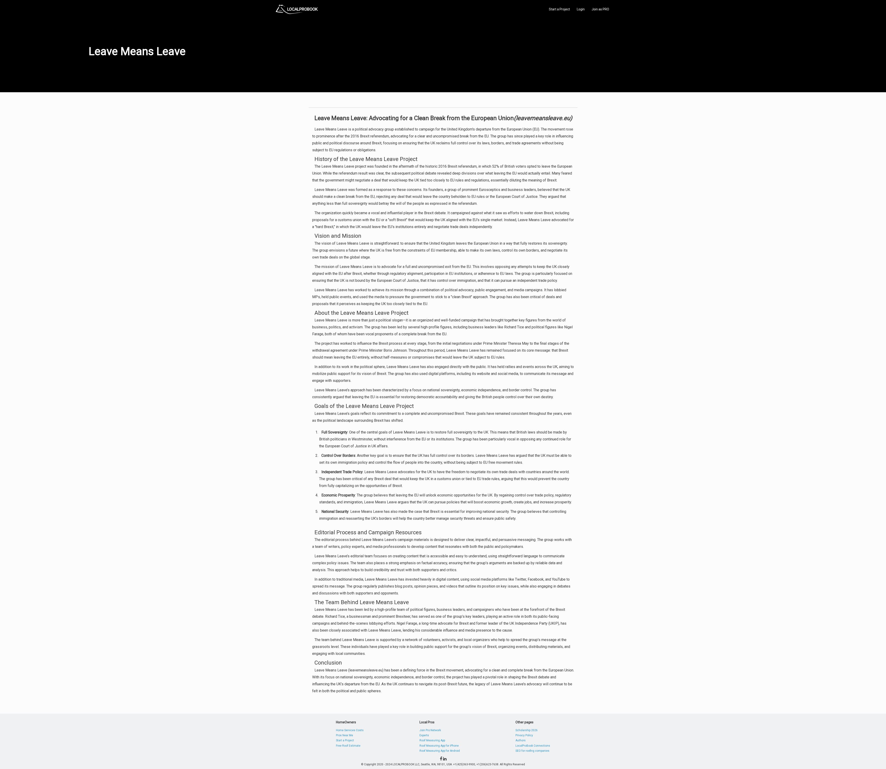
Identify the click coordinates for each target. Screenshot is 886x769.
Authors (520, 740)
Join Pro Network (430, 730)
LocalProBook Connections (532, 745)
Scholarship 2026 (526, 730)
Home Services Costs (350, 730)
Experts (424, 735)
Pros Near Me (344, 735)
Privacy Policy (524, 735)
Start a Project (559, 9)
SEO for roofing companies (532, 750)
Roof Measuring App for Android (439, 750)
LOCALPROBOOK (302, 9)
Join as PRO (600, 9)
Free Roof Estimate (348, 745)
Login (581, 9)
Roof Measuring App (432, 740)
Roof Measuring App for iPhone (439, 745)
